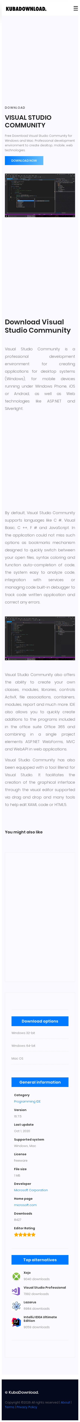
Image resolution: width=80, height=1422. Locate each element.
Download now (24, 160)
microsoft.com (25, 1205)
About (65, 1402)
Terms (9, 1407)
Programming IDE (27, 1101)
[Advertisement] (40, 61)
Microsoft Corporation (31, 1190)
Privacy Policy (27, 1407)
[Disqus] (40, 916)
